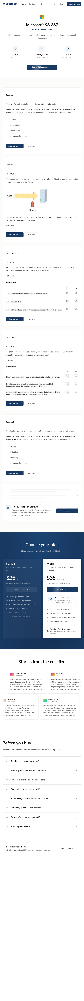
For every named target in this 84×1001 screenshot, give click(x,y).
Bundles (32, 4)
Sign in (62, 4)
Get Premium (61, 590)
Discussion (31, 146)
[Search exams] (54, 4)
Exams (23, 4)
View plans (66, 511)
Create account (74, 4)
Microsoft (35, 25)
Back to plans (65, 848)
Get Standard (20, 590)
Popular (40, 4)
